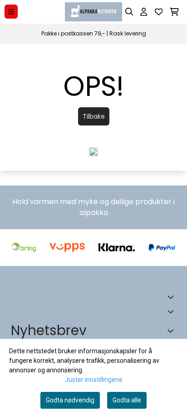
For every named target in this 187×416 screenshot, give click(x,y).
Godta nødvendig (70, 400)
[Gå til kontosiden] (144, 12)
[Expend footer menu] (172, 311)
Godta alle (127, 400)
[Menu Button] (11, 12)
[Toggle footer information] (172, 297)
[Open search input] (129, 12)
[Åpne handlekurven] (174, 12)
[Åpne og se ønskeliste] (159, 12)
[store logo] (93, 11)
